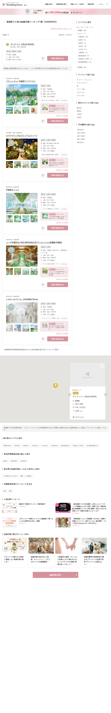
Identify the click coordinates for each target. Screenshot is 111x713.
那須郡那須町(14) (92, 446)
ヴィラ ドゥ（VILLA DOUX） (22, 44)
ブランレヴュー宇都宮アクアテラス (21, 81)
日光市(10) (35, 446)
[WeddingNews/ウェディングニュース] (12, 5)
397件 (52, 96)
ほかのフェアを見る (62, 116)
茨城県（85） (82, 30)
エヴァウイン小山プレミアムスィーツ (21, 135)
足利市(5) (17, 446)
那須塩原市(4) (65, 446)
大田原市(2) (54, 446)
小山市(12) (44, 446)
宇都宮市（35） (83, 37)
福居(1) (5, 461)
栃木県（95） (82, 34)
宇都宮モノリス (12, 190)
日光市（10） (83, 46)
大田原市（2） (83, 52)
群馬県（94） (82, 67)
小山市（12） (83, 49)
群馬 (10, 491)
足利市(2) (24, 461)
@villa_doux (79, 417)
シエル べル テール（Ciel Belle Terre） (22, 299)
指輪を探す (49, 4)
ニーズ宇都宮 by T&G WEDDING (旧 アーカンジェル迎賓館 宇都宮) (34, 242)
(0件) (81, 411)
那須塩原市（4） (84, 56)
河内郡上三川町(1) (78, 446)
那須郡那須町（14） (85, 62)
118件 (52, 205)
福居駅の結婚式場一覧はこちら (61, 29)
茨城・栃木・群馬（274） (85, 27)
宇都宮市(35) (7, 446)
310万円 (82, 407)
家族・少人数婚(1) (26, 476)
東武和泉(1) (14, 461)
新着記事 (91, 4)
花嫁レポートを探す (77, 4)
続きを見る (64, 100)
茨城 (4, 491)
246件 (52, 151)
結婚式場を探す (55, 575)
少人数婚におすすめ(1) (10, 476)
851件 (52, 260)
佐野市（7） (82, 43)
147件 (52, 314)
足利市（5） (82, 40)
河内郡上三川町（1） (85, 59)
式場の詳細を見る (57, 58)
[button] (55, 386)
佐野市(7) (26, 446)
